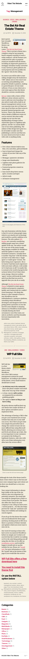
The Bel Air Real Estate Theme (14, 27)
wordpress (20, 340)
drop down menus (9, 329)
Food (3, 619)
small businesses (9, 592)
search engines (11, 590)
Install (17, 330)
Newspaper (6, 629)
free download (15, 587)
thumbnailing (7, 340)
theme (23, 338)
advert (13, 323)
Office (12, 19)
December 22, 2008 (20, 358)
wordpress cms (8, 596)
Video (4, 648)
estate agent (18, 329)
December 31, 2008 (20, 33)
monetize (14, 332)
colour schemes (22, 327)
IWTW (9, 33)
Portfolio (5, 636)
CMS (16, 327)
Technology (6, 641)
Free (8, 587)
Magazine (5, 624)
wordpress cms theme (19, 596)
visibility (20, 592)
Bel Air (4, 96)
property (12, 336)
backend (17, 323)
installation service (8, 543)
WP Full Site (14, 354)
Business (6, 19)
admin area (7, 323)
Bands (4, 609)
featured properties (9, 330)
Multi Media (6, 626)
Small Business (20, 19)
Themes (14, 21)
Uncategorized (7, 646)
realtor (11, 338)
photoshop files (16, 589)
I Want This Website (14, 3)
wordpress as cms (15, 594)
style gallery (17, 338)
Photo (4, 634)
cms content (13, 583)
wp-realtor (11, 341)
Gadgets (5, 621)
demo (18, 585)
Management (7, 332)
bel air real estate (17, 325)
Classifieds (5, 614)
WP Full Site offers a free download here (14, 560)
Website (14, 340)
